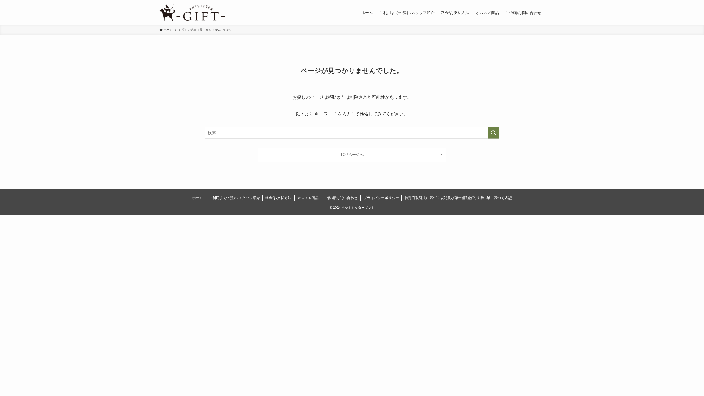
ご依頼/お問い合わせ (341, 198)
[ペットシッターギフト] (193, 12)
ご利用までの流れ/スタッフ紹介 (234, 198)
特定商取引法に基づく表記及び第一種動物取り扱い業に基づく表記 (458, 198)
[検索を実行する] (493, 133)
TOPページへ (352, 154)
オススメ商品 (308, 198)
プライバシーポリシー (381, 198)
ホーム (197, 198)
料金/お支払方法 (278, 198)
